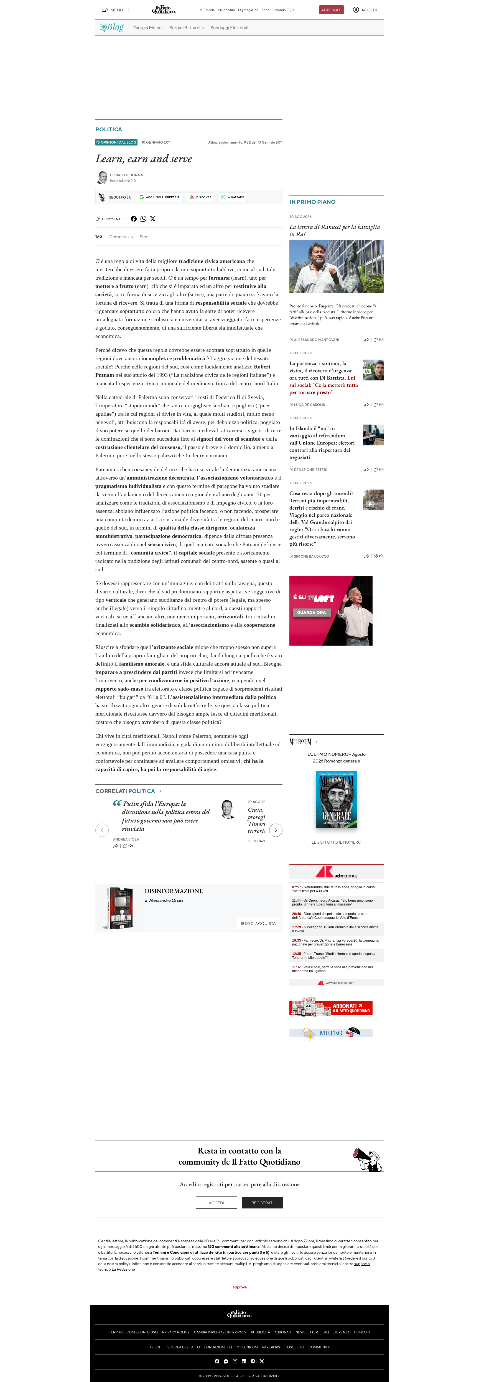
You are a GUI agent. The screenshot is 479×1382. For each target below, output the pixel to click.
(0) (130, 845)
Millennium (226, 9)
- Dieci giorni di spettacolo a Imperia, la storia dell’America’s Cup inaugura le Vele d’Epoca (331, 916)
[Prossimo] (275, 830)
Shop (265, 9)
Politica (108, 129)
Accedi (217, 1202)
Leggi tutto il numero (336, 841)
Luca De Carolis (307, 405)
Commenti (112, 219)
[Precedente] (102, 830)
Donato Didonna (126, 175)
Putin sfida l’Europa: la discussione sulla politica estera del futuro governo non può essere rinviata (166, 816)
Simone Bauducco (309, 556)
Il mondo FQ (282, 9)
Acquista (258, 923)
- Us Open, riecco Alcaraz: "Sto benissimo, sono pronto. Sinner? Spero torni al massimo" (332, 902)
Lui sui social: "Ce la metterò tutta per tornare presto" (323, 385)
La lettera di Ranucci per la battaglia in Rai (334, 230)
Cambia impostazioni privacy (220, 1332)
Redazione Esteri (308, 470)
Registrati (262, 1202)
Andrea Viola (126, 839)
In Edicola (207, 9)
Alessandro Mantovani (314, 340)
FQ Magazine (248, 9)
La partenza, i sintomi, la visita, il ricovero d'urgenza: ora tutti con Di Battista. (321, 370)
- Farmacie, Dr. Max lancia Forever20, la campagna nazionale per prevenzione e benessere (335, 942)
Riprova (240, 1286)
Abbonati (331, 9)
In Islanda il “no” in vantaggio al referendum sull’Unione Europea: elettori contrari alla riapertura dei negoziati (322, 443)
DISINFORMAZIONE (174, 891)
